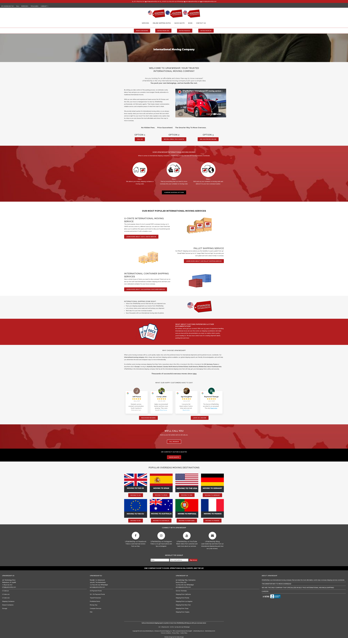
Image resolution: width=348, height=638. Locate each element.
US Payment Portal (96, 590)
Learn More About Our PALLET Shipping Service (204, 261)
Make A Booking (142, 30)
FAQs (17, 6)
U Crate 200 (6, 598)
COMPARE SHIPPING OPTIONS (174, 192)
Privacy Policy (175, 633)
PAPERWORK (24, 6)
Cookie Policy (183, 633)
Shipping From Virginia (182, 612)
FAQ (91, 612)
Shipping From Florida (182, 598)
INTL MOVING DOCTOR (7, 6)
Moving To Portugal (187, 520)
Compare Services (95, 608)
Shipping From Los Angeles (184, 601)
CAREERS (265, 591)
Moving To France (212, 520)
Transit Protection (95, 598)
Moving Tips (93, 605)
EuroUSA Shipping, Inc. (166, 631)
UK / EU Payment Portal (97, 594)
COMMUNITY (44, 6)
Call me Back (174, 441)
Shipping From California (183, 594)
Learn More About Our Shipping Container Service (145, 289)
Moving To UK (135, 495)
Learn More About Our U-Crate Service (141, 236)
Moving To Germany (212, 495)
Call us (140, 139)
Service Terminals (181, 590)
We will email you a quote (174, 139)
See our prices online (208, 139)
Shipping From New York (183, 605)
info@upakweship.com (153, 1)
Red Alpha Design (179, 637)
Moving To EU (135, 520)
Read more (163, 410)
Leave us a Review (199, 418)
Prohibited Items (95, 601)
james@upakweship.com (193, 1)
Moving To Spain (161, 495)
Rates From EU (184, 30)
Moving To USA (186, 495)
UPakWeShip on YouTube (187, 541)
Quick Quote (174, 457)
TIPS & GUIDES (34, 6)
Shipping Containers (8, 601)
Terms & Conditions (166, 633)
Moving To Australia (161, 520)
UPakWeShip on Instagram (161, 541)
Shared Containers (8, 605)
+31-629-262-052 (172, 1)
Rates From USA (163, 30)
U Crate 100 (6, 594)
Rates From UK (206, 30)
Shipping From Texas (182, 608)
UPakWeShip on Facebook (135, 541)
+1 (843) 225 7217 (140, 1)
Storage (4, 608)
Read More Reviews (148, 418)
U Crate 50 (5, 590)
